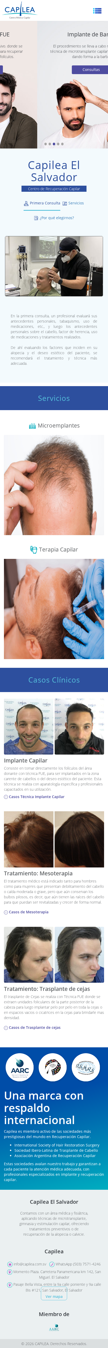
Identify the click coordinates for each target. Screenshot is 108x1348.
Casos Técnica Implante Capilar (36, 796)
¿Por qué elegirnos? (56, 217)
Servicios (75, 202)
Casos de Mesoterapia (28, 911)
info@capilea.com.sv (29, 1264)
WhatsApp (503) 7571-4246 (78, 1264)
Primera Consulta (44, 202)
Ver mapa (54, 1296)
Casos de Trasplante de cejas (34, 1027)
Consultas (54, 69)
